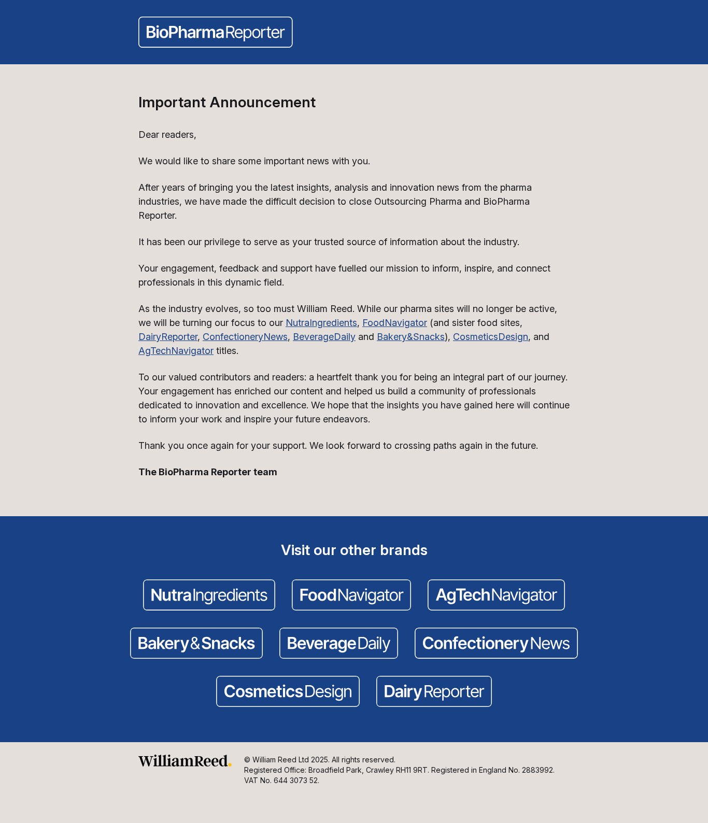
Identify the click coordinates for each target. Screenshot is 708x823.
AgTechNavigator (176, 350)
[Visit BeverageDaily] (338, 644)
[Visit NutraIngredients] (209, 596)
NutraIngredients (321, 322)
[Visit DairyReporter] (434, 692)
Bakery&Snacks (411, 336)
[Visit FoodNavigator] (351, 596)
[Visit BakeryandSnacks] (196, 644)
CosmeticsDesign (490, 336)
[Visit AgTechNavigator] (496, 596)
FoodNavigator (394, 322)
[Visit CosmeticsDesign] (288, 692)
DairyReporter (167, 336)
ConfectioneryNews (245, 336)
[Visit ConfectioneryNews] (496, 644)
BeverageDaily (324, 336)
